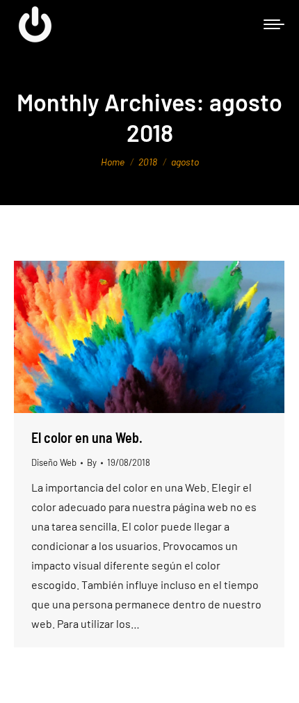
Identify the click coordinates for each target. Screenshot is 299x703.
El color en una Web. (87, 437)
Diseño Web (53, 462)
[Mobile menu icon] (274, 24)
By (92, 462)
